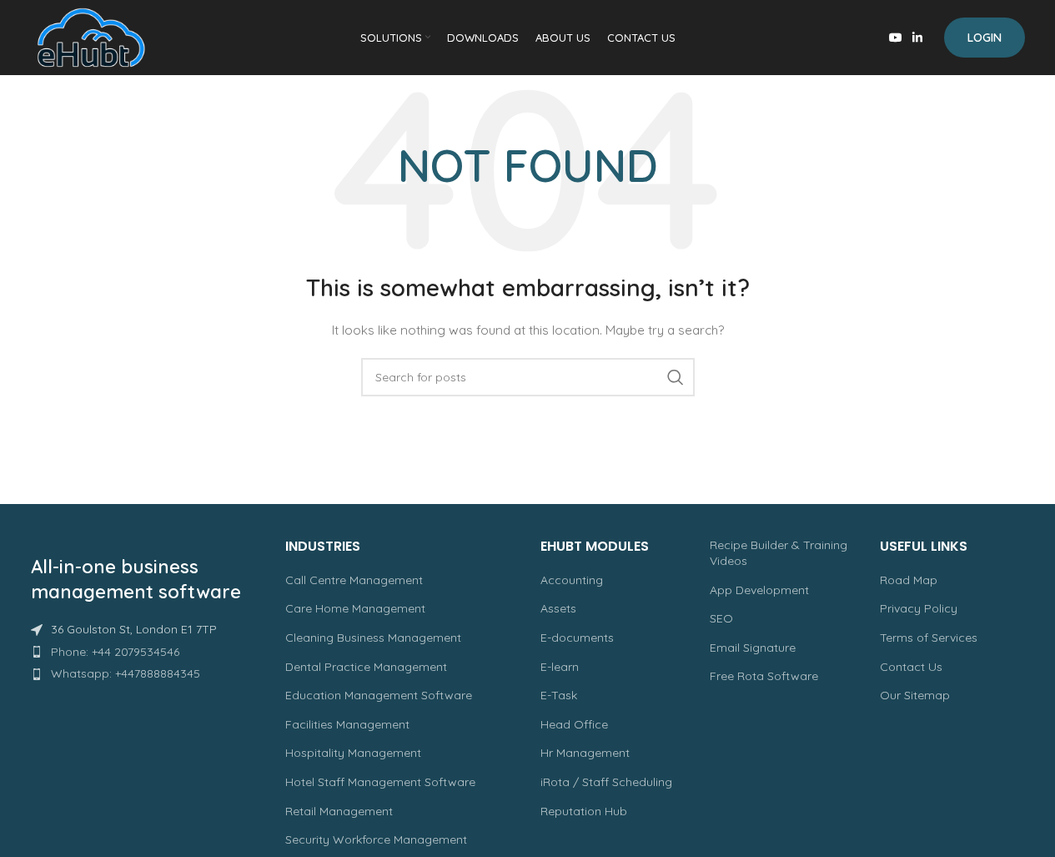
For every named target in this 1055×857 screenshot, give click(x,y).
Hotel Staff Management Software (380, 781)
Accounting (571, 579)
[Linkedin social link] (917, 38)
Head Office (574, 724)
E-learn (559, 666)
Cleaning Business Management (373, 637)
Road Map (908, 579)
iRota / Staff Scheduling (606, 781)
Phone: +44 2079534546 (115, 651)
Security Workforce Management (376, 839)
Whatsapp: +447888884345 (125, 673)
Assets (558, 608)
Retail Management (339, 811)
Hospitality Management (353, 752)
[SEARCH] (675, 377)
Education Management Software (378, 695)
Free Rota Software (764, 675)
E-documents (577, 637)
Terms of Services (928, 637)
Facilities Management (347, 724)
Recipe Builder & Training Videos (778, 553)
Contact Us (911, 666)
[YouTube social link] (895, 38)
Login (984, 37)
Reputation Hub (583, 811)
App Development (759, 589)
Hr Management (585, 752)
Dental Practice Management (366, 666)
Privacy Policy (918, 608)
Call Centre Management (354, 579)
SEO (721, 618)
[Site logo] (91, 36)
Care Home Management (355, 608)
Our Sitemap (915, 695)
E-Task (558, 695)
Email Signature (753, 647)
